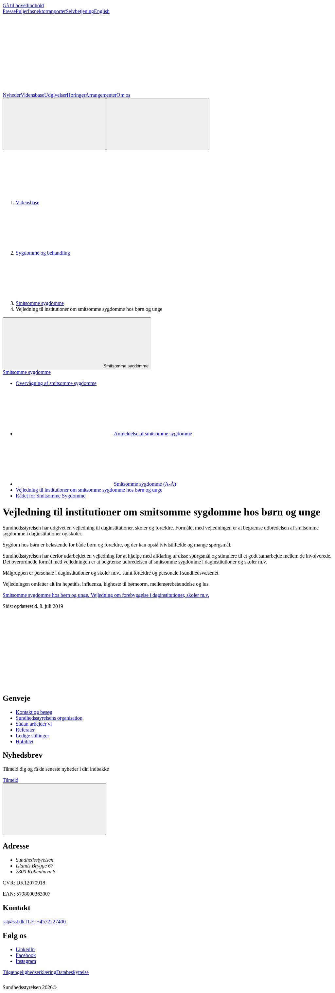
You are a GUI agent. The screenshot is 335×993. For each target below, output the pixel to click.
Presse (9, 11)
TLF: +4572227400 (45, 921)
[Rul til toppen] (54, 809)
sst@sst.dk (14, 921)
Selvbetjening (80, 11)
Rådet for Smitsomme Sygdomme (50, 495)
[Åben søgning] (54, 124)
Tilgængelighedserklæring (29, 972)
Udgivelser (55, 95)
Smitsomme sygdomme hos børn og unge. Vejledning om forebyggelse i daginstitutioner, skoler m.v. (106, 595)
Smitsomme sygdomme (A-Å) (145, 484)
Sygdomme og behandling (43, 253)
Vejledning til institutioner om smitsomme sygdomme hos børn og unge (89, 490)
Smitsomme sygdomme (40, 303)
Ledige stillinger (32, 735)
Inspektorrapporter (47, 11)
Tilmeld (10, 780)
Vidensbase (32, 95)
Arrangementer (100, 95)
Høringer (76, 95)
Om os (123, 95)
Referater (25, 729)
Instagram (26, 961)
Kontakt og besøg (34, 712)
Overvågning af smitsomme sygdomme (56, 383)
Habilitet (24, 741)
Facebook (26, 955)
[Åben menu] (157, 124)
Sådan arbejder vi (34, 724)
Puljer (22, 11)
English (102, 11)
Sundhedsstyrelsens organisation (49, 718)
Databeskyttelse (72, 972)
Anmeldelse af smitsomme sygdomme (153, 433)
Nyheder (12, 95)
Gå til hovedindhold (23, 5)
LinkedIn (25, 949)
